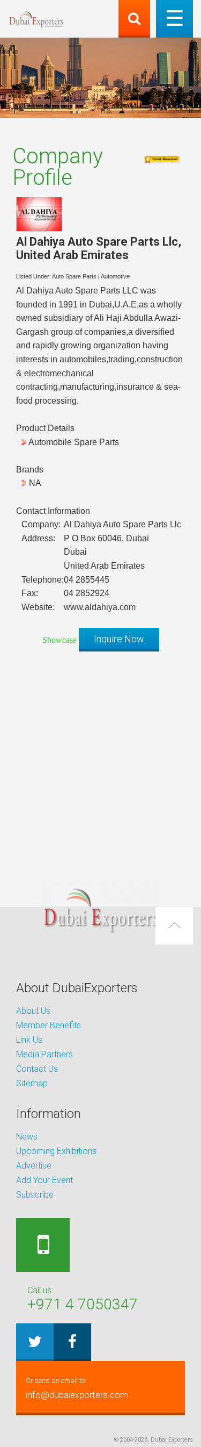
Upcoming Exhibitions (56, 1151)
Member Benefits (48, 1025)
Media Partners (44, 1054)
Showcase (59, 639)
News (27, 1136)
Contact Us (37, 1069)
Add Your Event (44, 1180)
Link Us (29, 1040)
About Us (33, 1011)
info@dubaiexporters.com (77, 1388)
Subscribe (35, 1195)
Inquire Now (119, 638)
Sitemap (32, 1083)
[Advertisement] (100, 760)
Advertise (33, 1166)
